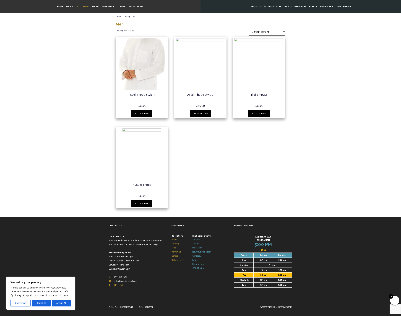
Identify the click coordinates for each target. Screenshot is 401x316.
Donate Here (198, 264)
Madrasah (325, 6)
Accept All (61, 302)
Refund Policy (178, 259)
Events (313, 6)
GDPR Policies (199, 268)
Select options (142, 113)
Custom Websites (284, 307)
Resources (300, 6)
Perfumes (107, 6)
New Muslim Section (201, 251)
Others (121, 6)
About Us (256, 6)
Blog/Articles (272, 6)
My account (136, 6)
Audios (288, 6)
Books (69, 6)
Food (95, 6)
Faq (194, 259)
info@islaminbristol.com (126, 281)
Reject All (41, 302)
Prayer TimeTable (243, 225)
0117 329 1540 (120, 277)
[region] (40, 293)
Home (60, 6)
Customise (20, 302)
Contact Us (115, 225)
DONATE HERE (342, 6)
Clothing (82, 6)
